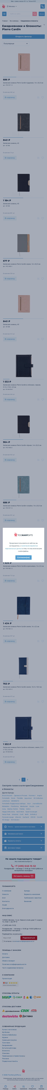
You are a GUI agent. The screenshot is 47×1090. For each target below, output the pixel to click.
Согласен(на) (23, 557)
